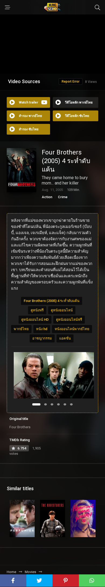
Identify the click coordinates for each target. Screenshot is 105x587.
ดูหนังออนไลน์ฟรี (69, 320)
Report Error (70, 81)
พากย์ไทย (21, 329)
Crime (63, 197)
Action (47, 197)
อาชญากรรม (42, 338)
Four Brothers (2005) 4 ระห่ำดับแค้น (51, 301)
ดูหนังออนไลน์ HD (35, 320)
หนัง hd (41, 329)
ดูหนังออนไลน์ (62, 310)
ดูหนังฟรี (37, 310)
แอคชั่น (65, 338)
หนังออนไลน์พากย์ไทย (72, 329)
